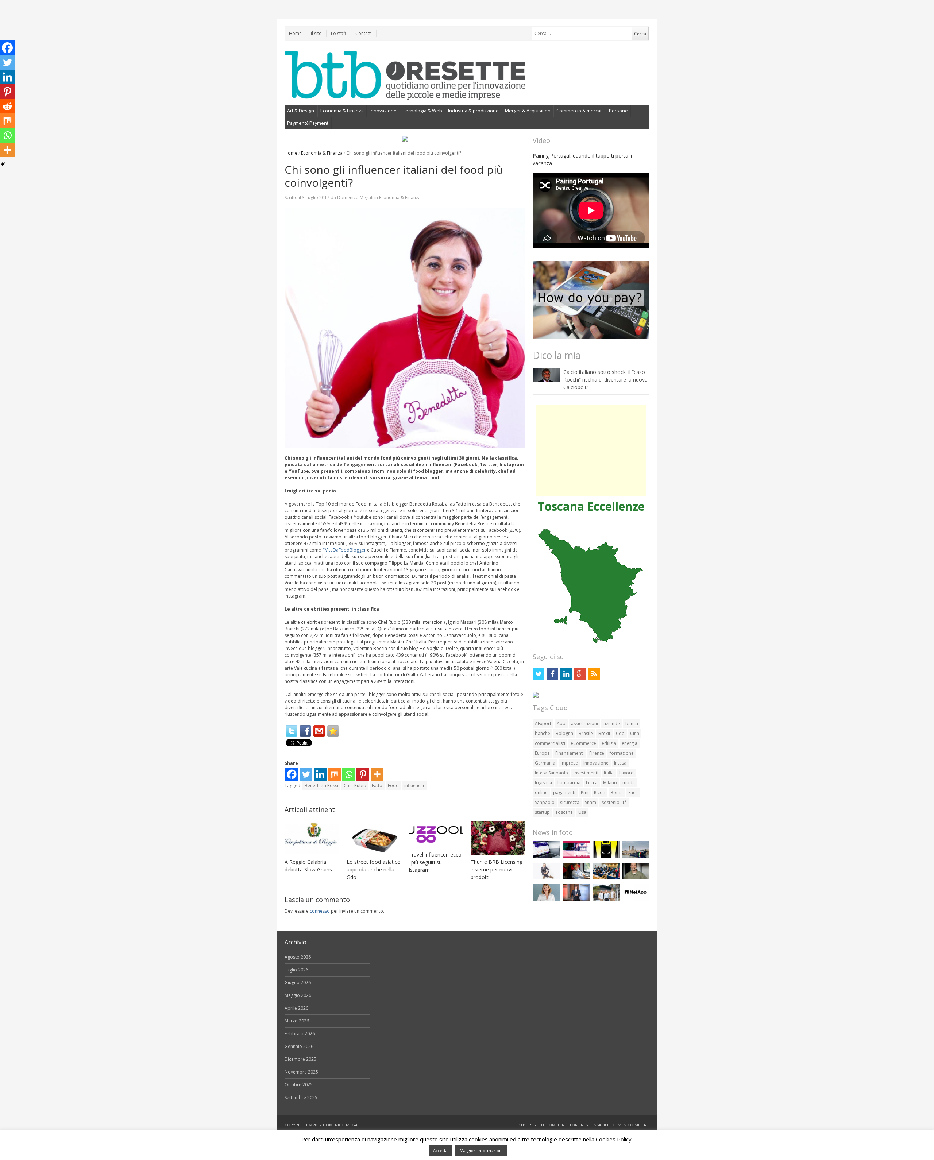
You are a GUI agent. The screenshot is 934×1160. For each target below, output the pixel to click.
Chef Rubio (355, 785)
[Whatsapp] (348, 774)
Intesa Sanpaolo (551, 773)
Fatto (377, 785)
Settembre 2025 (301, 1097)
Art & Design (300, 110)
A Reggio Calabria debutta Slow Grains (308, 865)
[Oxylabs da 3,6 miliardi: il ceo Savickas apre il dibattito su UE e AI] (635, 878)
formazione (622, 753)
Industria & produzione (473, 110)
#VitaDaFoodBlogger (343, 550)
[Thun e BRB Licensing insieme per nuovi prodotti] (498, 838)
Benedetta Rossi (321, 785)
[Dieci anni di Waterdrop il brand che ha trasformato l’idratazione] (606, 899)
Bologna (564, 733)
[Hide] (3, 164)
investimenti (586, 773)
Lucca (592, 783)
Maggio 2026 (298, 995)
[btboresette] (405, 93)
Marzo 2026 (297, 1021)
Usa (582, 812)
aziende (611, 723)
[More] (377, 774)
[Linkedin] (320, 774)
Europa (542, 753)
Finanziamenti (569, 753)
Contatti (363, 33)
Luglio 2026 (296, 970)
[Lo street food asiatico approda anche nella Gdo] (374, 838)
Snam (590, 802)
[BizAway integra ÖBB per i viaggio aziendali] (576, 878)
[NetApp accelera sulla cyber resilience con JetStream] (635, 899)
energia (629, 743)
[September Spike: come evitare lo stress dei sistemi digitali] (546, 856)
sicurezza (569, 802)
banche (542, 733)
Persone (618, 110)
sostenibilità (614, 802)
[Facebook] (305, 731)
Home (295, 33)
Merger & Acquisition (528, 110)
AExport (543, 723)
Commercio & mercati (579, 110)
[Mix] (334, 774)
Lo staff (338, 33)
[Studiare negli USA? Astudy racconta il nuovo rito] (606, 878)
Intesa (620, 763)
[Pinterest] (362, 774)
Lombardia (568, 783)
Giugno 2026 (298, 982)
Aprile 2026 (296, 1008)
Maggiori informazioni (481, 1150)
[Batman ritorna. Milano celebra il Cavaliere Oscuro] (606, 856)
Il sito (316, 33)
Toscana (564, 812)
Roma (617, 792)
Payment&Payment (307, 123)
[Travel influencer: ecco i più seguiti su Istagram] (436, 834)
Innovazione (383, 110)
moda (628, 783)
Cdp (620, 733)
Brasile (586, 733)
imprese (569, 763)
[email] (319, 731)
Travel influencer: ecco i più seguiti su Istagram (435, 862)
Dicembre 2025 (300, 1059)
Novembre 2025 (301, 1072)
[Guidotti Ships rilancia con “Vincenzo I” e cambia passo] (635, 856)
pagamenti (564, 792)
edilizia (609, 743)
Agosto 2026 (298, 957)
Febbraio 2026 (300, 1034)
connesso (320, 911)
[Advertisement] (591, 450)
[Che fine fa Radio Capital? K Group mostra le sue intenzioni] (546, 878)
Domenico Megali (355, 197)
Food (393, 785)
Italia (609, 773)
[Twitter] (291, 731)
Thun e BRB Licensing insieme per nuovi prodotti (496, 869)
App (561, 723)
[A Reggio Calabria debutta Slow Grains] (312, 838)
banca (631, 723)
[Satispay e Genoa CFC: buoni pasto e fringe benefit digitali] (546, 899)
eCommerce (583, 743)
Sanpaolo (545, 802)
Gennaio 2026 (299, 1046)
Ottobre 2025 (299, 1085)
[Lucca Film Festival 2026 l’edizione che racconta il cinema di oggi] (576, 856)
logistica (543, 783)
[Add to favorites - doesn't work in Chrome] (333, 731)
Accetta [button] (440, 1150)
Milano (610, 783)
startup (542, 812)
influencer (414, 785)
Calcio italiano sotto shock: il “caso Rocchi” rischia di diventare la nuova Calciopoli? (605, 379)
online (541, 792)
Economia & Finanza (342, 110)
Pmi (584, 792)
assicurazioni (584, 723)
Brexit (604, 733)
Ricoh (599, 792)
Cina (634, 733)
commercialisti (550, 743)
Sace (633, 792)
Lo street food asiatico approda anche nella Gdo (374, 869)
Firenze (596, 753)
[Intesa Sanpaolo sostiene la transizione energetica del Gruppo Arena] (576, 899)
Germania (545, 763)
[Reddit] (7, 106)
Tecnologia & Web (422, 110)
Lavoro (626, 773)
